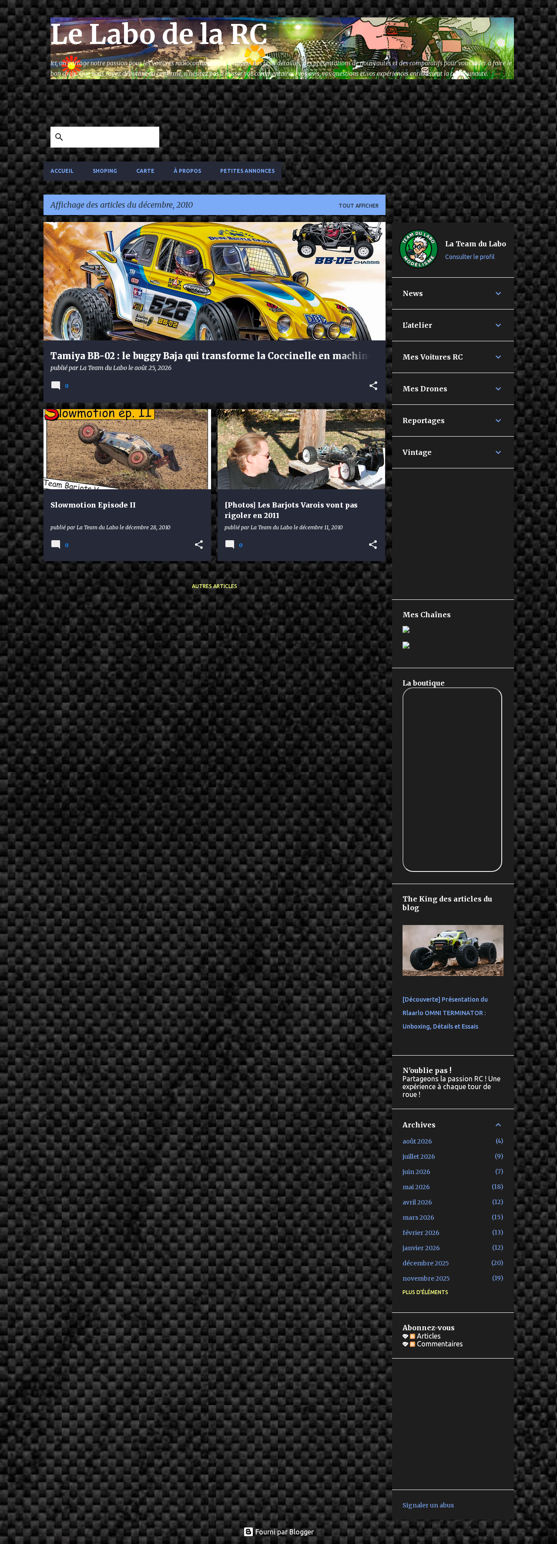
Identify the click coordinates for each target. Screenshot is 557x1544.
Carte (145, 171)
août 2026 (417, 1141)
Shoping (105, 171)
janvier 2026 (421, 1248)
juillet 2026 (419, 1157)
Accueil (62, 171)
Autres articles (214, 586)
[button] (373, 386)
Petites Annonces (247, 171)
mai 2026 (416, 1187)
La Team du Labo (475, 243)
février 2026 (421, 1233)
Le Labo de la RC (159, 34)
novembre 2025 (426, 1278)
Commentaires (439, 1344)
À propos (187, 171)
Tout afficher (359, 206)
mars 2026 (418, 1217)
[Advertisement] (261, 105)
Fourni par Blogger (284, 1532)
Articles (428, 1336)
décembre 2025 (426, 1263)
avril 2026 (417, 1202)
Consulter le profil (470, 256)
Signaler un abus (428, 1505)
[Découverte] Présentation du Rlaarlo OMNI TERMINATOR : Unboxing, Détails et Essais (445, 1013)
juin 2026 (416, 1172)
